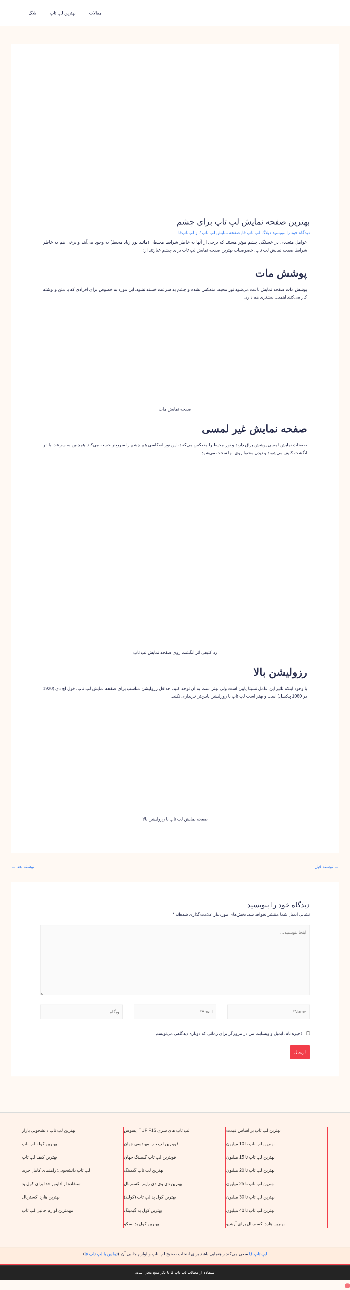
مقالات (95, 13)
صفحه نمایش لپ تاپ (221, 232)
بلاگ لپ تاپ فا (255, 232)
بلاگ (32, 13)
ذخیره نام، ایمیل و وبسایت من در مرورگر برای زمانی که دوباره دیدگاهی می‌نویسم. (228, 1033)
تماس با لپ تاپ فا (101, 1253)
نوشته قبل (326, 866)
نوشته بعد (22, 866)
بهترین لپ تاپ (62, 13)
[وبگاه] (81, 1013)
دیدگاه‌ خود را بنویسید (291, 232)
